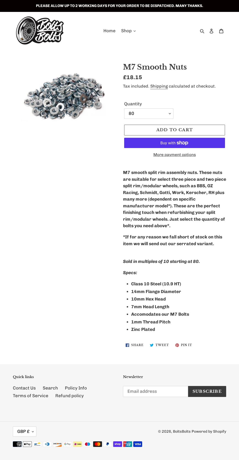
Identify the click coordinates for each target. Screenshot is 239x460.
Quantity (133, 103)
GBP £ (23, 431)
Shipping (159, 86)
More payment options (174, 154)
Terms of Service (30, 395)
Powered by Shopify (209, 431)
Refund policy (69, 395)
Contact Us (24, 388)
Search (50, 388)
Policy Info (76, 388)
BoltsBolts (182, 431)
